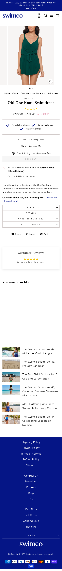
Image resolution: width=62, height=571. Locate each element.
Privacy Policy (31, 447)
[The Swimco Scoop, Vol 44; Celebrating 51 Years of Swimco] (11, 419)
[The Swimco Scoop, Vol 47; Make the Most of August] (11, 352)
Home (7, 93)
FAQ (31, 499)
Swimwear (26, 93)
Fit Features (30, 207)
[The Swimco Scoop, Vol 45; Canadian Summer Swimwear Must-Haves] (11, 390)
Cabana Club (31, 520)
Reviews (31, 526)
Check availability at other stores (21, 176)
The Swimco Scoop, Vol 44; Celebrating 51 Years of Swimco (38, 421)
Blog (31, 493)
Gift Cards (31, 515)
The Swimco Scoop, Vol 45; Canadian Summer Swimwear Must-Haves (40, 391)
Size (29, 146)
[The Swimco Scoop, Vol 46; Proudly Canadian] (11, 364)
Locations (31, 481)
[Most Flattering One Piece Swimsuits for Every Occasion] (11, 407)
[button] (31, 109)
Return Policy (31, 224)
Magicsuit (31, 98)
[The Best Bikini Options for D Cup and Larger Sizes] (11, 377)
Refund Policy (31, 459)
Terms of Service (31, 453)
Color (31, 139)
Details (31, 213)
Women (15, 93)
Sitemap (31, 465)
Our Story (31, 509)
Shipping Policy (31, 442)
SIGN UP (30, 535)
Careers (31, 487)
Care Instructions (31, 219)
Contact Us (31, 475)
